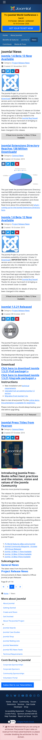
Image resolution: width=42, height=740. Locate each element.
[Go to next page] (16, 587)
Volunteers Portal (10, 678)
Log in (35, 716)
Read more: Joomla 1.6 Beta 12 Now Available (21, 297)
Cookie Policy (10, 713)
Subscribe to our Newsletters (17, 684)
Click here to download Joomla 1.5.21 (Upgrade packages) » (20, 376)
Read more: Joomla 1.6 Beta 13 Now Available (21, 136)
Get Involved (8, 616)
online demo (34, 400)
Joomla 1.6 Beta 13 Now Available (16, 57)
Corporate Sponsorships (13, 665)
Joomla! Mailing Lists (11, 641)
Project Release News (21, 63)
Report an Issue (24, 716)
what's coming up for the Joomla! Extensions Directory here (20, 207)
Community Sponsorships (13, 673)
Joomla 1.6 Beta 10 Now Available (18, 554)
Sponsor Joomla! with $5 (27, 713)
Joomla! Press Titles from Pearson (17, 424)
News (34, 40)
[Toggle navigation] (4, 2)
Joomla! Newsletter (11, 645)
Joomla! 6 (25, 40)
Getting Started (9, 608)
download (6, 98)
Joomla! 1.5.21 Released (16, 307)
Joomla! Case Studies (11, 632)
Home (5, 35)
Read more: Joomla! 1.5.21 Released (21, 414)
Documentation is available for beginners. (18, 403)
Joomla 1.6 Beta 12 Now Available (16, 218)
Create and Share (10, 612)
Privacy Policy (31, 711)
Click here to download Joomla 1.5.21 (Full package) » (20, 370)
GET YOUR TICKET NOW (21, 28)
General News (18, 155)
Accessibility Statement (14, 711)
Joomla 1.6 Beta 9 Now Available (17, 557)
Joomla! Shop (8, 636)
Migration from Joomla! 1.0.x (16, 396)
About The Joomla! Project (13, 621)
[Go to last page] (20, 587)
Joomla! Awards (9, 628)
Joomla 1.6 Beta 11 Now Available (18, 551)
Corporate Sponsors (11, 669)
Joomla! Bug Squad (29, 118)
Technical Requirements (13, 654)
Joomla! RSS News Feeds (13, 649)
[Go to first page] (3, 587)
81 (12, 587)
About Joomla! (16, 35)
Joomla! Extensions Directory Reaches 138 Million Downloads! (20, 149)
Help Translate (10, 716)
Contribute (7, 44)
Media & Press (20, 44)
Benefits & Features (11, 40)
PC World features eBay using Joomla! (20, 544)
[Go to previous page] (8, 587)
